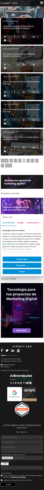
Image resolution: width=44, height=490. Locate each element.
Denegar (22, 271)
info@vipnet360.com (9, 365)
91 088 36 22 (6, 367)
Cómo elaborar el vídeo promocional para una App (21, 82)
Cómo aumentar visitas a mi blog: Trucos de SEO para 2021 (21, 138)
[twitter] (7, 351)
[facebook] (2, 351)
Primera (4, 161)
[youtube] (18, 351)
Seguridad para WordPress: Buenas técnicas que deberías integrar (18, 27)
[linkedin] (12, 351)
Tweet (8, 37)
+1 (26, 37)
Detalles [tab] (21, 222)
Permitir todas (22, 259)
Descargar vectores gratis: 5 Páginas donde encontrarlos (19, 54)
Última (8, 165)
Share (18, 37)
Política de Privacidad (18, 477)
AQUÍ (9, 244)
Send (8, 40)
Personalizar (21, 265)
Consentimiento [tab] (8, 222)
